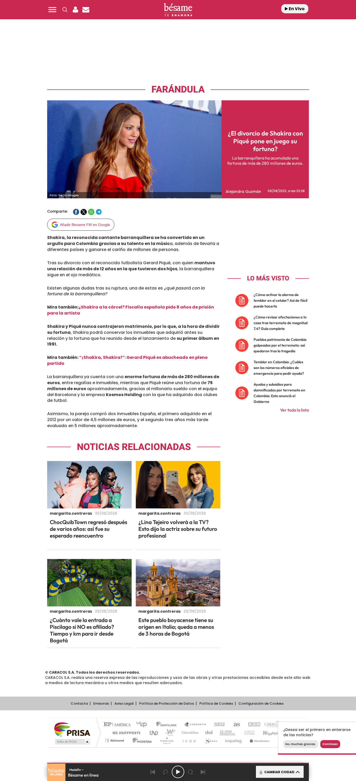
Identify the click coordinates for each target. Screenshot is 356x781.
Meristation (259, 740)
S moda (210, 740)
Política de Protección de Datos (166, 703)
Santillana (168, 725)
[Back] (153, 772)
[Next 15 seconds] (190, 772)
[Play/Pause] (178, 772)
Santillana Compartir (195, 725)
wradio (169, 732)
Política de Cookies (216, 703)
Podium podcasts (166, 740)
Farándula (178, 89)
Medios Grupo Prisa (72, 742)
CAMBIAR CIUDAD (278, 772)
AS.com (234, 725)
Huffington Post (125, 732)
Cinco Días (189, 732)
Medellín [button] (75, 770)
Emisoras (101, 703)
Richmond (115, 740)
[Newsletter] (86, 9)
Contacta (79, 703)
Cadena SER (218, 725)
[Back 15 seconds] (165, 772)
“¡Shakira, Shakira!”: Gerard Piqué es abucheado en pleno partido (127, 360)
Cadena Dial (209, 732)
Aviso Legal (124, 703)
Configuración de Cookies (261, 703)
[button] (52, 9)
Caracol (271, 725)
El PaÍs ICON (189, 740)
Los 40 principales (143, 725)
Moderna (141, 740)
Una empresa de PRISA (72, 729)
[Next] (203, 772)
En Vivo (296, 9)
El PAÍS (118, 725)
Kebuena (266, 732)
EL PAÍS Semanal (228, 732)
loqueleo (233, 740)
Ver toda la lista (294, 410)
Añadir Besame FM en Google (85, 225)
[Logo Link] (178, 10)
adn (251, 725)
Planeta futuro (247, 732)
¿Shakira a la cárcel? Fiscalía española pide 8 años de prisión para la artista (130, 310)
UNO (154, 732)
